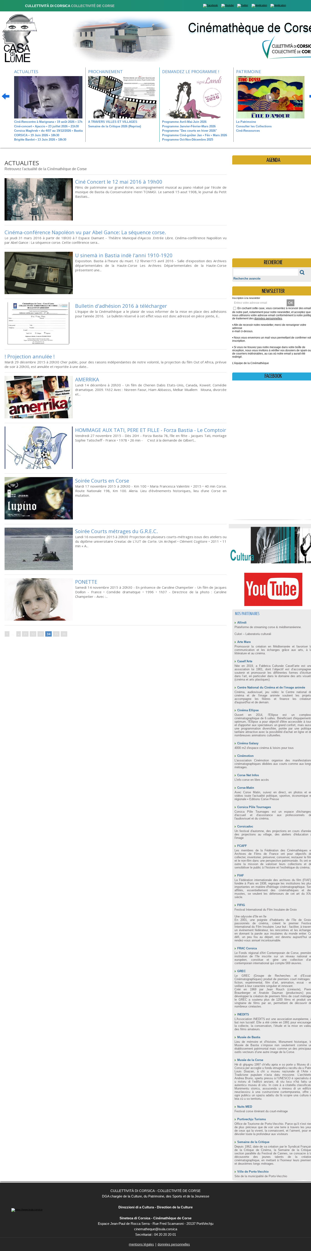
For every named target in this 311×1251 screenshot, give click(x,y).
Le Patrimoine (246, 121)
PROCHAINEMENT (105, 71)
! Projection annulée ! (30, 356)
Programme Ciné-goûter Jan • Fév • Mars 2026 (194, 135)
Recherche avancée (246, 278)
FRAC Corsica (247, 948)
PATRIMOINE (248, 71)
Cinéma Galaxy (247, 743)
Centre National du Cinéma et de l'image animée (271, 687)
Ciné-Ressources (248, 130)
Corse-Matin (245, 787)
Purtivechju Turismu (251, 1119)
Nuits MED (244, 1106)
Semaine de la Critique (253, 1142)
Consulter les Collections (254, 126)
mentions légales (141, 1244)
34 (48, 634)
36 (64, 634)
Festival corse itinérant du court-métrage (261, 1111)
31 (25, 634)
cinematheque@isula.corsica (155, 1229)
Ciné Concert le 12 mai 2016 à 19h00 (118, 181)
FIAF (240, 875)
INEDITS (243, 1014)
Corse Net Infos (248, 775)
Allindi (242, 622)
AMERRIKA (87, 379)
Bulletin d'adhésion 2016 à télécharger (121, 305)
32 (33, 634)
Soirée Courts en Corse (102, 480)
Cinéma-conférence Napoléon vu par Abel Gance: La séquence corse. (85, 232)
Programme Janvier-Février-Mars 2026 (189, 126)
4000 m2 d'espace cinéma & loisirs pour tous (264, 748)
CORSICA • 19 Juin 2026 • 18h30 (36, 135)
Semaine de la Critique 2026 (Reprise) (114, 126)
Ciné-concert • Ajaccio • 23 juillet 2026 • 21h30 (46, 126)
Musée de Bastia (248, 1037)
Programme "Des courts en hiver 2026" (189, 130)
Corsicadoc (245, 826)
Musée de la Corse (250, 1060)
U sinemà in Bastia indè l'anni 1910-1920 (124, 255)
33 (41, 634)
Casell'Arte (244, 661)
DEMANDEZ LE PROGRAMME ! (190, 71)
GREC (241, 971)
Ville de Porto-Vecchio (253, 1171)
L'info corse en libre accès (252, 779)
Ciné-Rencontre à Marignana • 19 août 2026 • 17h (48, 121)
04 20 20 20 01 (165, 1234)
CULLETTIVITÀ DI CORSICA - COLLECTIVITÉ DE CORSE (155, 1191)
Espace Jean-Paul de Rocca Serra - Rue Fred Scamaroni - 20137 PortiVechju (155, 1223)
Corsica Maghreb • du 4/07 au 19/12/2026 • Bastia (48, 130)
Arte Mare (244, 642)
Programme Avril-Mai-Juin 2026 (184, 121)
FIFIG (241, 905)
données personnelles (268, 318)
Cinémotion (245, 756)
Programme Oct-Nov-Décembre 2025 (187, 139)
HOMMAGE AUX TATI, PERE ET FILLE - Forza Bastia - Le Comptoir (150, 429)
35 (56, 634)
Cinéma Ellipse (248, 710)
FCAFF (242, 846)
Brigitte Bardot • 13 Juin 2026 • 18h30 (40, 139)
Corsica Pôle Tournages (254, 807)
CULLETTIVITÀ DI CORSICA (70, 6)
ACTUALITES (26, 71)
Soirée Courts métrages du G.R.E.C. (116, 531)
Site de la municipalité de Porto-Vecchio (261, 1176)
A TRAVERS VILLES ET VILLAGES (112, 121)
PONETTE (86, 581)
